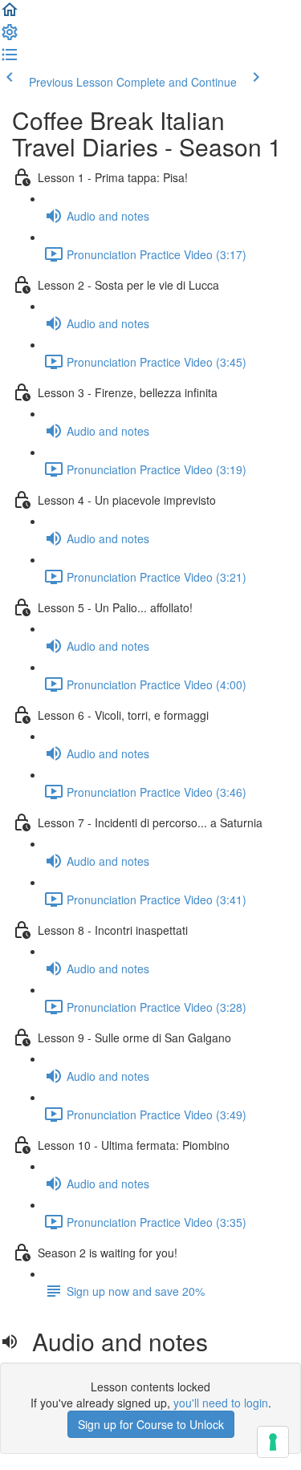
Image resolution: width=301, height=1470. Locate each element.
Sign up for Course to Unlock (151, 1424)
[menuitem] (9, 37)
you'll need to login (220, 1403)
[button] (9, 14)
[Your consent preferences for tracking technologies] (273, 1442)
